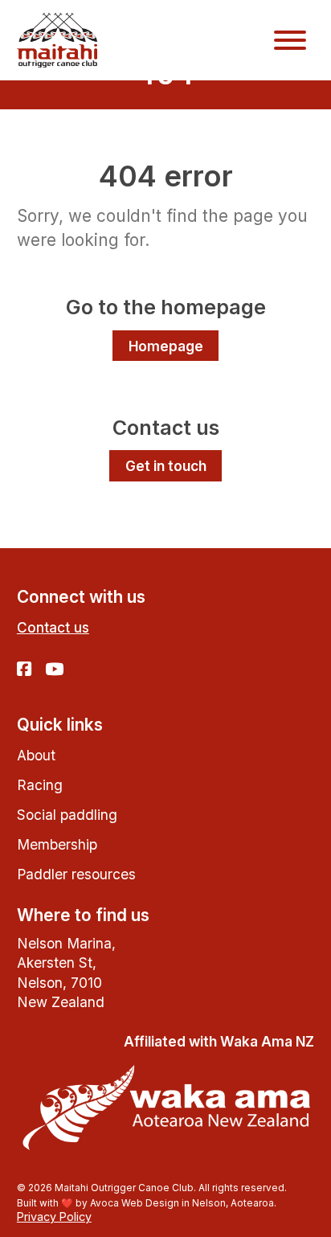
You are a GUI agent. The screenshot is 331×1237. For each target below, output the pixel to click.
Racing (40, 784)
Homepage (166, 346)
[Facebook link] (24, 670)
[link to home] (57, 40)
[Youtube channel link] (54, 670)
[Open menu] (290, 40)
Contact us (53, 627)
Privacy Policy (54, 1216)
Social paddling (67, 814)
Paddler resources (76, 874)
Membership (57, 844)
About (36, 755)
